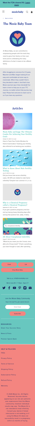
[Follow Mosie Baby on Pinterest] (20, 288)
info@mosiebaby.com (21, 278)
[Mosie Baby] (17, 12)
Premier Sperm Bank (9, 339)
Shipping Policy (7, 369)
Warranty (4, 386)
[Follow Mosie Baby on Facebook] (9, 288)
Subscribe (17, 314)
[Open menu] (2, 12)
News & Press (6, 333)
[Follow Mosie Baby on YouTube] (14, 288)
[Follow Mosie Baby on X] (4, 288)
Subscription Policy (8, 375)
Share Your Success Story (11, 328)
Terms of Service (7, 364)
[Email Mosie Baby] (30, 288)
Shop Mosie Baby (17, 270)
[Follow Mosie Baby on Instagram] (25, 288)
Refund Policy (6, 380)
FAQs (3, 353)
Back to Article (9, 18)
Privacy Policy (6, 358)
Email (9, 264)
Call (26, 264)
